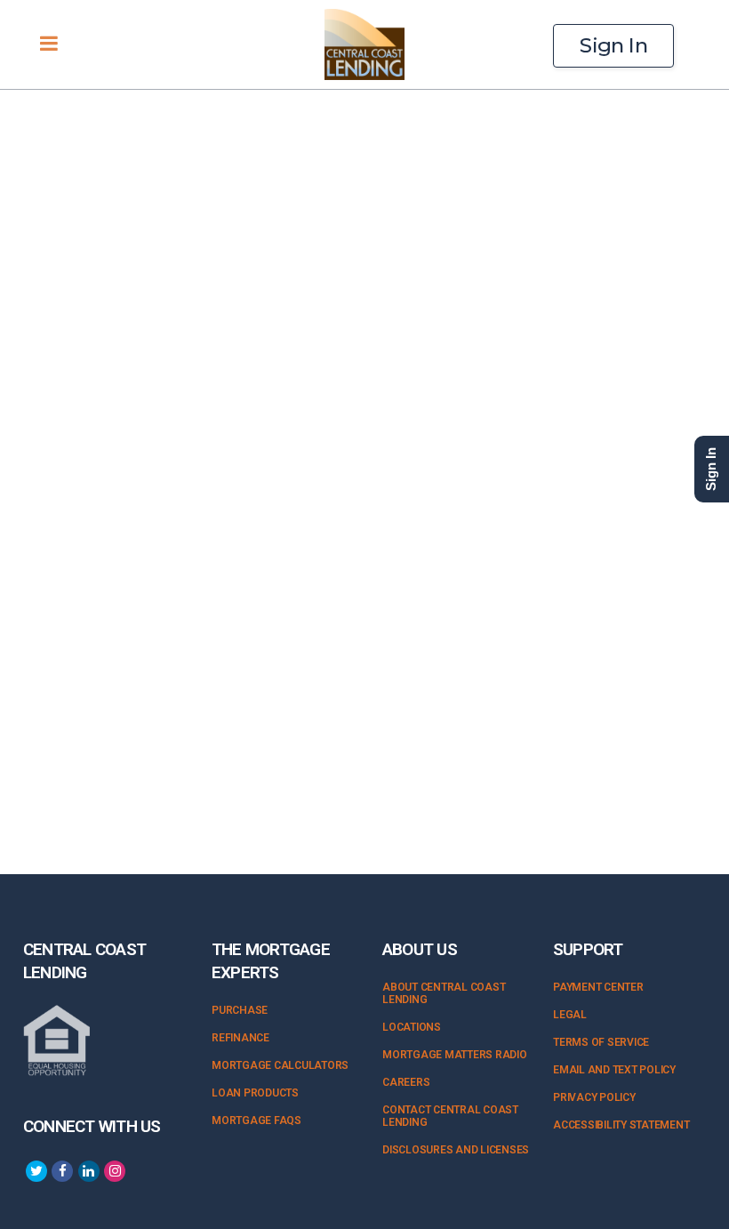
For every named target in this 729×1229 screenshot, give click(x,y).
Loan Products (255, 1093)
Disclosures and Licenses (455, 1150)
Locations (411, 1027)
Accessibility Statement (621, 1125)
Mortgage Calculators (280, 1065)
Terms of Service (601, 1042)
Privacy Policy (594, 1097)
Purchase (240, 1010)
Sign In (613, 45)
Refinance (240, 1038)
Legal (570, 1014)
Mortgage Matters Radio (454, 1054)
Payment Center (598, 987)
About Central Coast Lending (443, 993)
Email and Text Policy (614, 1070)
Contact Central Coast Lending (450, 1116)
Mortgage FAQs (256, 1120)
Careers (405, 1082)
